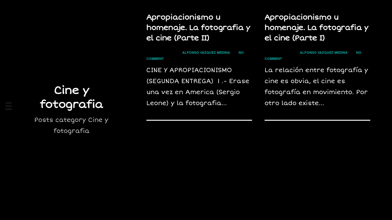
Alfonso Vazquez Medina (206, 52)
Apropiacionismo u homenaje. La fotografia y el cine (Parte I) (316, 27)
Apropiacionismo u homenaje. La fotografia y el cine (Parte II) (198, 27)
